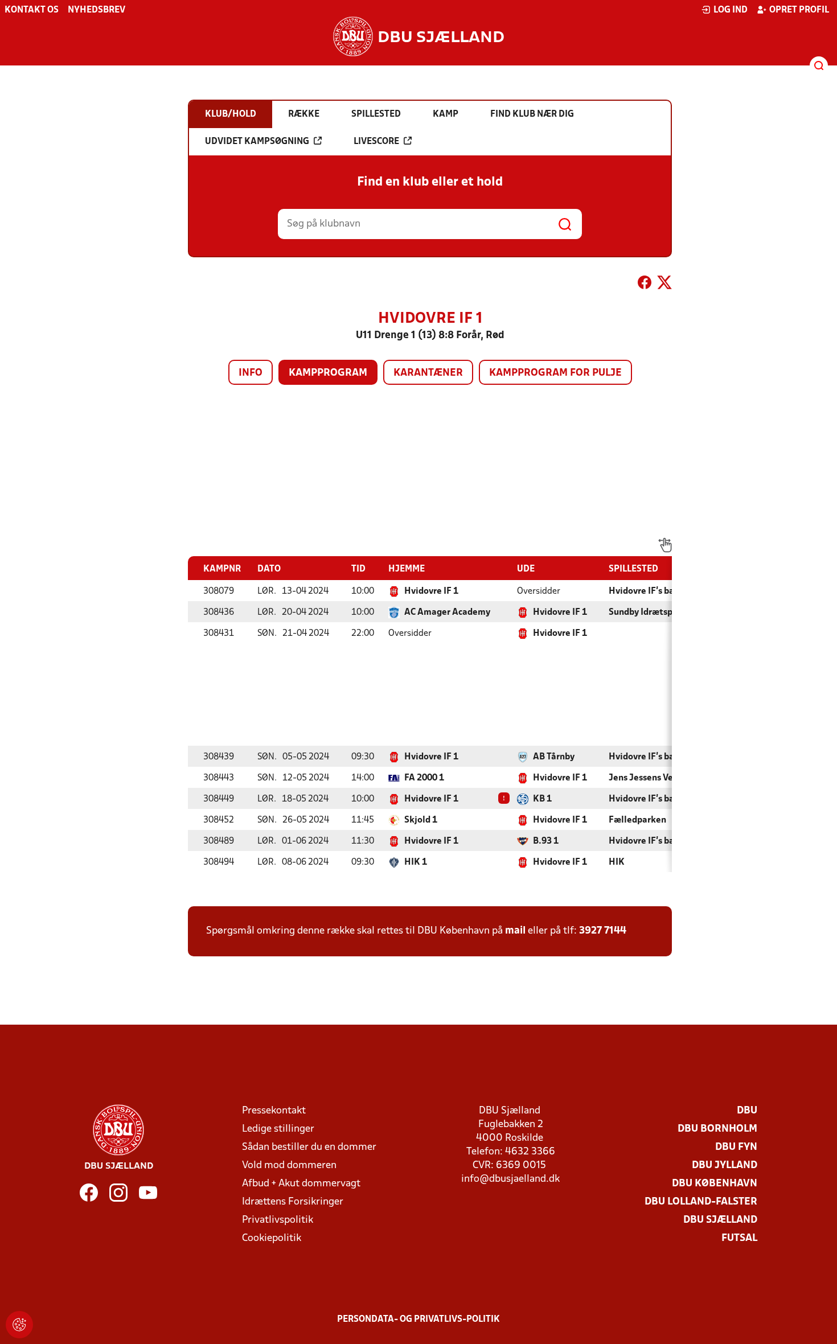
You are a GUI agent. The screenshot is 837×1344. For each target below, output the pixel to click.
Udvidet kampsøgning (257, 142)
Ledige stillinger (278, 1129)
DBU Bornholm (717, 1129)
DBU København (714, 1184)
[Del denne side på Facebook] (644, 285)
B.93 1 (546, 841)
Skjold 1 (420, 820)
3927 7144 (602, 931)
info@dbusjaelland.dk (510, 1179)
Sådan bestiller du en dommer (309, 1147)
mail (515, 931)
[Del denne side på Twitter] (664, 285)
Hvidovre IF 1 (431, 591)
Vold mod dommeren (289, 1165)
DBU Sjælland (720, 1220)
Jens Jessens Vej (642, 778)
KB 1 (542, 799)
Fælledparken (637, 820)
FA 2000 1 (424, 778)
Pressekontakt (274, 1111)
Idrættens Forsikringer (292, 1202)
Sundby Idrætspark (647, 612)
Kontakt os (32, 10)
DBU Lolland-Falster (701, 1202)
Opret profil (799, 10)
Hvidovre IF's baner (648, 591)
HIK (617, 862)
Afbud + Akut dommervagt (301, 1184)
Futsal (739, 1238)
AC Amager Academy (447, 612)
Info (250, 373)
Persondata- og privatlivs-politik (418, 1320)
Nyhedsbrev (96, 10)
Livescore (376, 142)
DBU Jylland (724, 1165)
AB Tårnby (554, 757)
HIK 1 (415, 862)
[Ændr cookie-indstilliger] (19, 1324)
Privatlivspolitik (277, 1220)
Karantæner (428, 373)
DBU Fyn (736, 1147)
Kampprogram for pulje (555, 373)
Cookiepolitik (271, 1238)
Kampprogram (328, 373)
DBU (747, 1111)
